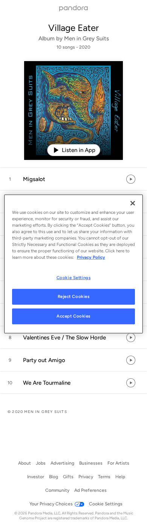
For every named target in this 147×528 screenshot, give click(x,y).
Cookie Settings (74, 277)
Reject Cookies (74, 296)
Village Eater (73, 27)
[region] (74, 264)
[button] (73, 179)
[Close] (132, 203)
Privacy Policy (91, 257)
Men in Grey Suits (86, 38)
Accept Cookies (73, 316)
